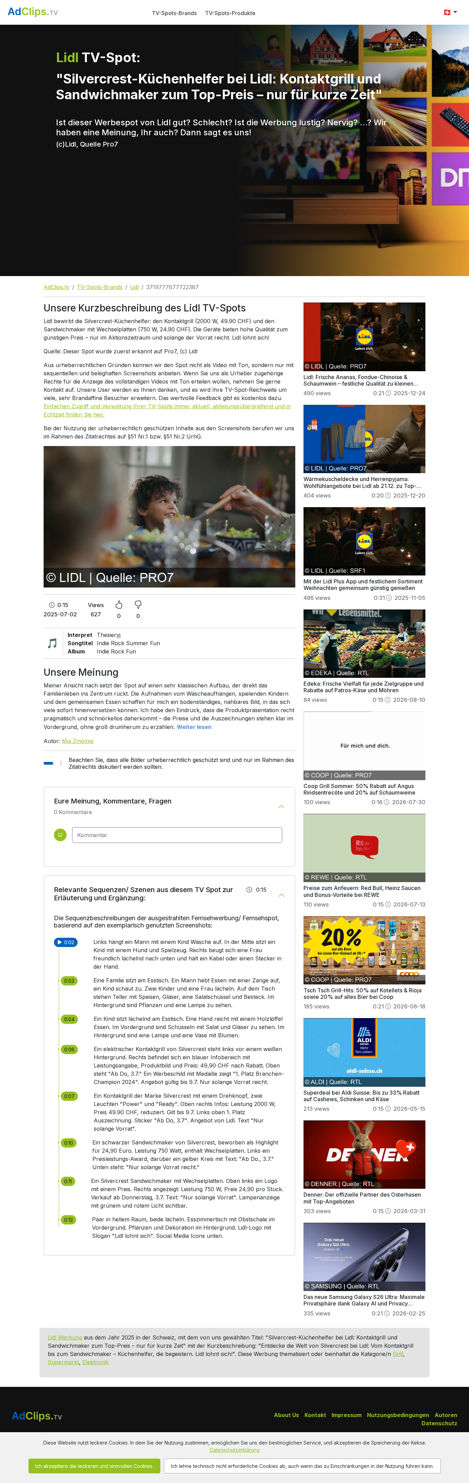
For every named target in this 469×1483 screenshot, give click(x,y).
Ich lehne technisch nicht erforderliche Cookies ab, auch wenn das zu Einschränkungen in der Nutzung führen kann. (302, 1466)
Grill (398, 1353)
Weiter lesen (194, 726)
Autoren (446, 1415)
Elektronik (95, 1362)
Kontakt (315, 1415)
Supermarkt (63, 1362)
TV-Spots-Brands (174, 13)
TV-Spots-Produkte (230, 13)
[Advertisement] (234, 224)
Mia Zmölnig (77, 741)
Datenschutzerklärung (235, 1450)
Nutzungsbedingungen (398, 1415)
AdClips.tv (56, 287)
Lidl (134, 287)
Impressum (347, 1415)
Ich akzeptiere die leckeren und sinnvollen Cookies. (94, 1466)
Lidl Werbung (65, 1337)
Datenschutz (439, 1423)
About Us (286, 1415)
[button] (450, 12)
